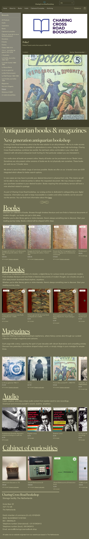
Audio (11, 396)
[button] (77, 8)
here (50, 197)
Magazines (16, 331)
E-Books (13, 269)
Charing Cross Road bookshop (44, 4)
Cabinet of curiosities (30, 447)
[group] (44, 242)
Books (11, 207)
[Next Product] (85, 237)
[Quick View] (14, 419)
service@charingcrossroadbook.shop (22, 529)
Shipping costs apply (13, 259)
